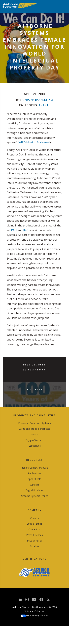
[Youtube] (34, 600)
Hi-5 (25, 230)
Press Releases (34, 535)
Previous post (34, 364)
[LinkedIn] (20, 600)
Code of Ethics (34, 523)
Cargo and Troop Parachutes (34, 428)
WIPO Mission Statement (34, 142)
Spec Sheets (34, 479)
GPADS (35, 434)
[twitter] (48, 600)
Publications (34, 473)
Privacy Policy (34, 540)
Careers (34, 518)
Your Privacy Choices (37, 615)
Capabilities (34, 445)
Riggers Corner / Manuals (34, 467)
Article (44, 105)
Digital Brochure (34, 490)
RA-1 (14, 230)
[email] (41, 600)
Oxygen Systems (34, 440)
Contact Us (34, 529)
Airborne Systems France (34, 495)
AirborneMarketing (37, 99)
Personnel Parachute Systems (34, 423)
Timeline (34, 546)
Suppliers (34, 484)
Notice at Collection (34, 611)
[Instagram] (27, 600)
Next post (34, 389)
